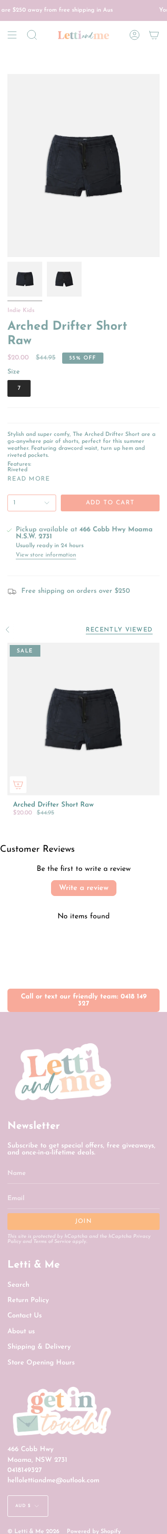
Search (18, 1285)
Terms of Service (52, 1241)
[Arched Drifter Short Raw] (83, 719)
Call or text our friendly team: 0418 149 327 (84, 1000)
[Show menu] (12, 35)
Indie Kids (20, 310)
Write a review (84, 888)
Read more (28, 479)
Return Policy (28, 1300)
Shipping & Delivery (39, 1347)
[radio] (19, 388)
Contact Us (24, 1315)
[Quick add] (18, 784)
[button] (32, 35)
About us (21, 1331)
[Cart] (154, 35)
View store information (46, 555)
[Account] (134, 35)
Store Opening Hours (41, 1362)
